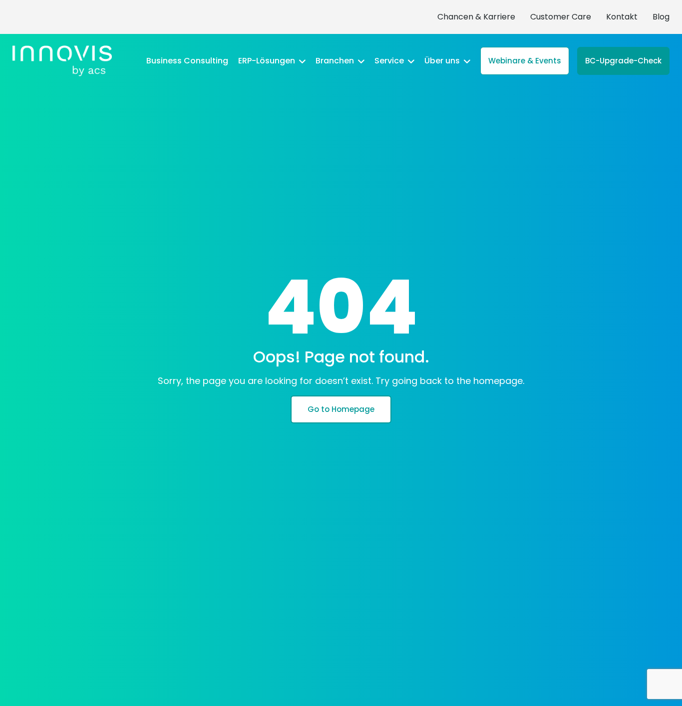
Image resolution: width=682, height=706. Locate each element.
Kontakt (622, 16)
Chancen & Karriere (476, 16)
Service (390, 60)
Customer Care (560, 16)
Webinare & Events (524, 60)
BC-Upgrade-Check (623, 60)
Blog (661, 16)
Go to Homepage (341, 409)
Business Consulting (187, 60)
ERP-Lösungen (267, 60)
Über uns (443, 60)
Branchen (336, 60)
